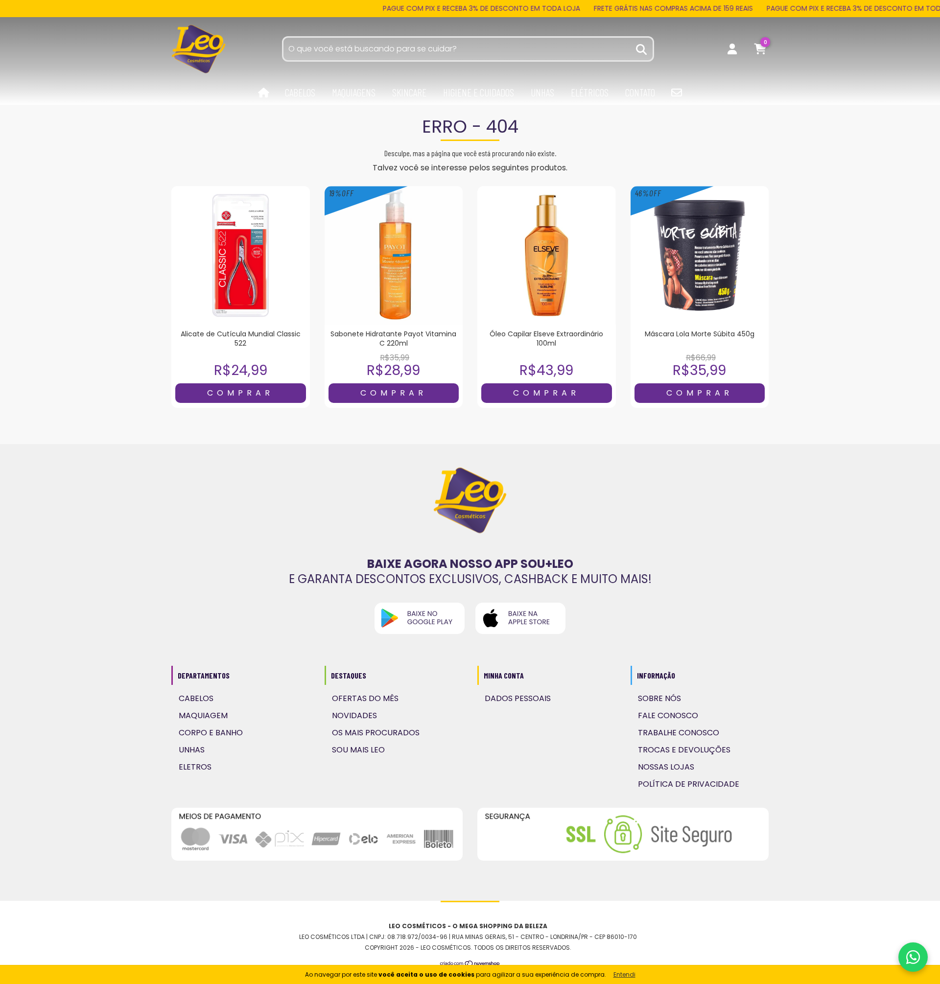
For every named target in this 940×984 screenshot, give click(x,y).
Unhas (542, 92)
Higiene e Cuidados (478, 92)
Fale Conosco (668, 715)
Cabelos (300, 92)
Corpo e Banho (211, 732)
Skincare (409, 92)
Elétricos (590, 92)
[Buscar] (642, 48)
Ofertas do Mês (365, 698)
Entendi (624, 974)
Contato (640, 92)
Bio (676, 92)
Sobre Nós (659, 698)
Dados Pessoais (518, 698)
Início (263, 93)
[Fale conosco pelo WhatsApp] (913, 957)
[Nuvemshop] (470, 964)
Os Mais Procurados (376, 732)
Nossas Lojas (666, 767)
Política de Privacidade (688, 784)
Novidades (354, 715)
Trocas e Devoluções (684, 749)
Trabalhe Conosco (678, 732)
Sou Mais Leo (358, 749)
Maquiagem (203, 715)
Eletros (195, 767)
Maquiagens (354, 92)
